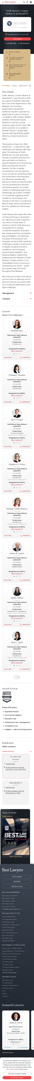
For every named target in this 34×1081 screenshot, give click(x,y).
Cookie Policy (13, 1069)
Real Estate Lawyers (7, 970)
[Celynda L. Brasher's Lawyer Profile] (17, 371)
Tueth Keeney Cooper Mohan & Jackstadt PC (17, 336)
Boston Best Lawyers (8, 935)
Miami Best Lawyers (7, 938)
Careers (4, 993)
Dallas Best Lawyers (7, 930)
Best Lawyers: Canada (8, 898)
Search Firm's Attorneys (12, 315)
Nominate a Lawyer (7, 988)
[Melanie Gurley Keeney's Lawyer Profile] (17, 504)
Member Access (17, 886)
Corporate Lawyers (7, 964)
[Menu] (3, 2)
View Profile (7, 357)
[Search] (24, 2)
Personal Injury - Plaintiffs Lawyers (11, 948)
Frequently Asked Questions (10, 985)
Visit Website (17, 39)
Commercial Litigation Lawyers (10, 967)
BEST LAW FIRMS (15, 73)
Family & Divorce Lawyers (9, 956)
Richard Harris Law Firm (16, 1027)
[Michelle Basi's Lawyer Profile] (17, 326)
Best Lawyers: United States (9, 895)
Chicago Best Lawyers (8, 922)
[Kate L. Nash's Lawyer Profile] (17, 638)
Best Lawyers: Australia (8, 901)
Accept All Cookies (17, 1077)
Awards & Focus (24, 85)
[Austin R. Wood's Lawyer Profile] (16, 1019)
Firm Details (6, 85)
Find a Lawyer (17, 876)
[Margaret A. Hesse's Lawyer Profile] (17, 460)
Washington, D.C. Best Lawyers (11, 924)
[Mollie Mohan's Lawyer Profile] (17, 593)
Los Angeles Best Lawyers (9, 919)
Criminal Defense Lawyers (9, 959)
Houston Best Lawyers (8, 927)
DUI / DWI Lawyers (7, 961)
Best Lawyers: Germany (8, 906)
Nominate (17, 881)
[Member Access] (31, 2)
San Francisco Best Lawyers (10, 932)
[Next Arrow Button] (30, 86)
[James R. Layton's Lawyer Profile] (17, 549)
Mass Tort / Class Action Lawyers (11, 953)
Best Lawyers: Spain (7, 903)
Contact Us (5, 996)
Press (3, 991)
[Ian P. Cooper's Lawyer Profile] (17, 415)
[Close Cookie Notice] (32, 1059)
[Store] (27, 2)
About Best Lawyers (7, 980)
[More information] (22, 351)
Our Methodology (7, 982)
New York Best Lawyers (8, 916)
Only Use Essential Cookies (17, 1073)
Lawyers (14, 85)
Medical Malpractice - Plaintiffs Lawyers (13, 951)
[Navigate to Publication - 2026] (15, 838)
